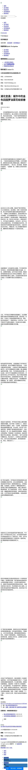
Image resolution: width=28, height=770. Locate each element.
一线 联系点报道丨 (9, 62)
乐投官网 (9, 43)
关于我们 (6, 7)
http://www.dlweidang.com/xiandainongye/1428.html (14, 703)
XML (11, 747)
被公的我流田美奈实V (12, 705)
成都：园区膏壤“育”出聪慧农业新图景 (16, 707)
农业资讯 (6, 9)
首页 (5, 6)
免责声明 (19, 744)
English (5, 32)
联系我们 (6, 13)
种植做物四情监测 (9, 66)
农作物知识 (7, 11)
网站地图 (3, 747)
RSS (7, 747)
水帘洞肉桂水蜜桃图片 (10, 716)
